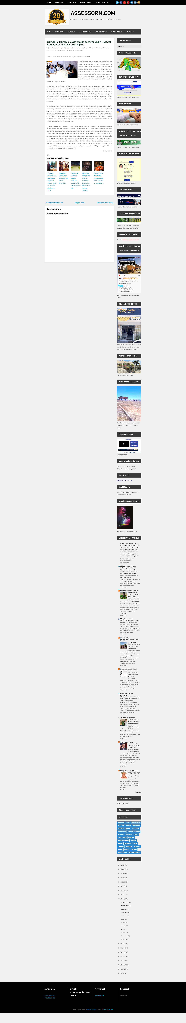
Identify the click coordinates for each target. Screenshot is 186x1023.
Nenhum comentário (76, 50)
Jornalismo (122, 837)
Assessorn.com (50, 996)
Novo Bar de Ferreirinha (129, 770)
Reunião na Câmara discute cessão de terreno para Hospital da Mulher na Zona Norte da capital (78, 43)
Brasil (93, 48)
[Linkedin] (131, 2)
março (123, 932)
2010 (122, 973)
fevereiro (124, 936)
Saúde (54, 50)
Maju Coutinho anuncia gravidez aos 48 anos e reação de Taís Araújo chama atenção (130, 547)
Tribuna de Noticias (127, 718)
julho (123, 919)
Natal (108, 48)
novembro (124, 906)
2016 (122, 948)
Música (133, 840)
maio (122, 926)
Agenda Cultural (85, 2)
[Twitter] (117, 2)
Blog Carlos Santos (127, 619)
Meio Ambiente (123, 840)
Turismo (134, 849)
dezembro (124, 902)
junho (123, 922)
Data (128, 828)
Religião (137, 846)
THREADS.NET (50, 998)
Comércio (136, 825)
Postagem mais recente (54, 202)
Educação (99, 48)
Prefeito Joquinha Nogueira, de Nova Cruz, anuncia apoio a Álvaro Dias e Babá (134, 723)
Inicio (49, 2)
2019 (122, 895)
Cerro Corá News (126, 742)
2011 (122, 969)
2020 (122, 890)
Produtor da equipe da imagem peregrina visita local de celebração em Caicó (75, 180)
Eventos (129, 834)
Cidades (121, 825)
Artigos (121, 822)
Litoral (131, 837)
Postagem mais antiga (105, 202)
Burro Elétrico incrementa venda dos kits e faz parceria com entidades (98, 178)
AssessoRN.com (93, 13)
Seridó (126, 849)
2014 (122, 956)
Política (48, 50)
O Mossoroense (116, 32)
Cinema (128, 825)
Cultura (121, 828)
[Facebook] (120, 2)
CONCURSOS (136, 822)
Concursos (72, 2)
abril (122, 929)
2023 (122, 878)
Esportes (121, 834)
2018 (122, 899)
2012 (122, 965)
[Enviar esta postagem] (48, 155)
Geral (104, 48)
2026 (122, 865)
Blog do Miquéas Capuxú (129, 591)
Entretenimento (134, 831)
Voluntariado (134, 852)
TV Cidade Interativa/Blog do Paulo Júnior (129, 639)
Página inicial (80, 202)
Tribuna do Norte (102, 2)
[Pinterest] (128, 2)
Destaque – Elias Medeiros (126, 694)
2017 (122, 944)
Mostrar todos (138, 792)
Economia (135, 828)
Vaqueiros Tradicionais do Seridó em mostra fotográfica (63, 178)
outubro (123, 909)
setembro (124, 912)
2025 (122, 869)
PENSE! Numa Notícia (128, 566)
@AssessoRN (99, 996)
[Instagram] (135, 2)
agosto (123, 916)
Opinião (121, 846)
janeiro (123, 939)
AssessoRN (59, 2)
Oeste (135, 843)
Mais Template (108, 1009)
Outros (129, 32)
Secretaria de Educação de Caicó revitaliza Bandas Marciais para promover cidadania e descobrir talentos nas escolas (130, 648)
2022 (122, 882)
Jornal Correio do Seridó (129, 544)
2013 (122, 961)
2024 (122, 874)
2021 (122, 886)
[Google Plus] (124, 2)
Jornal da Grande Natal (128, 669)
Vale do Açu (122, 852)
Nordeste (127, 843)
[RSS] (138, 2)
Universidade (60, 50)
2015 (122, 952)
